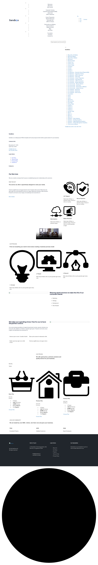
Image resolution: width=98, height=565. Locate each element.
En (77, 16)
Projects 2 (70, 107)
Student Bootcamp (50, 18)
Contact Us (50, 36)
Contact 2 (70, 70)
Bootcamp (50, 4)
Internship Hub (50, 20)
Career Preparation (50, 17)
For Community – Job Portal (74, 85)
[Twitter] (10, 170)
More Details (12, 196)
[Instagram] (22, 170)
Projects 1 (70, 105)
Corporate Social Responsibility (50, 11)
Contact (85, 19)
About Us (49, 31)
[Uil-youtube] (25, 456)
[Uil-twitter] (11, 456)
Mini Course (50, 7)
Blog (50, 28)
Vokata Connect (50, 27)
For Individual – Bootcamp (74, 89)
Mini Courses (71, 101)
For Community (48, 23)
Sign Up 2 (70, 117)
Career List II (71, 63)
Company (50, 34)
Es (80, 21)
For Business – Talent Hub (74, 76)
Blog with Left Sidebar (73, 55)
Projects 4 (70, 109)
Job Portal (50, 30)
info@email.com (68, 126)
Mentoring (50, 5)
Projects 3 (70, 108)
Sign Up (70, 115)
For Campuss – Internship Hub (75, 79)
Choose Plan (12, 409)
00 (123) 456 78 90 (76, 126)
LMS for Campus (50, 21)
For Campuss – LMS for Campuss (75, 81)
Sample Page (71, 111)
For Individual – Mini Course (74, 92)
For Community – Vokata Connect (75, 88)
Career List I (71, 62)
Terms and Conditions (73, 124)
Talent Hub (50, 13)
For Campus (49, 16)
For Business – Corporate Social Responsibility (78, 72)
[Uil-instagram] (20, 456)
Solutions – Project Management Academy (77, 122)
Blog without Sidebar (72, 58)
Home (69, 95)
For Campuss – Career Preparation (76, 78)
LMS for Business (50, 14)
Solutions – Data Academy (74, 118)
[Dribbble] (18, 170)
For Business (49, 8)
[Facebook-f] (14, 170)
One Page (70, 102)
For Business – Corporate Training (76, 73)
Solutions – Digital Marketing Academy (76, 121)
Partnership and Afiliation (50, 24)
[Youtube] (26, 170)
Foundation (50, 33)
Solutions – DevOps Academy (74, 120)
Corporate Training (50, 10)
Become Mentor (50, 26)
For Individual (49, 3)
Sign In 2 (70, 114)
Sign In (69, 112)
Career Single (71, 65)
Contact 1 (70, 69)
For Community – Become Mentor (75, 83)
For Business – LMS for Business (75, 75)
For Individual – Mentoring (74, 91)
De (80, 20)
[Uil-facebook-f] (16, 456)
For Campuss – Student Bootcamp (76, 82)
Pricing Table (71, 104)
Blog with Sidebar (72, 56)
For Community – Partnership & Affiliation (77, 86)
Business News (71, 60)
